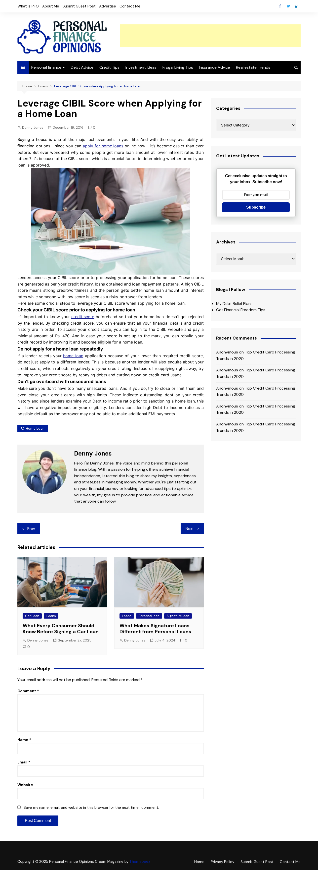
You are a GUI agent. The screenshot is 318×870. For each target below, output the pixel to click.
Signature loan (178, 616)
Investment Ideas (141, 67)
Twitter (288, 6)
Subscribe (256, 207)
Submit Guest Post (79, 6)
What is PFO (28, 6)
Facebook (280, 6)
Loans (51, 616)
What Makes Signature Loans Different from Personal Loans (155, 628)
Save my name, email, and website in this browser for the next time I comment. (91, 807)
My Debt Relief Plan (233, 303)
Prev (31, 528)
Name (24, 739)
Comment (28, 691)
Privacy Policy (222, 862)
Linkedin (297, 6)
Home (199, 862)
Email (23, 762)
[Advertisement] (210, 35)
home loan (73, 355)
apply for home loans (103, 145)
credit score (82, 316)
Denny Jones (32, 127)
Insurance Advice (214, 67)
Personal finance (46, 67)
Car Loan (32, 616)
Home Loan (35, 428)
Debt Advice (82, 67)
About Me (50, 6)
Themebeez (139, 861)
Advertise (107, 6)
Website (25, 784)
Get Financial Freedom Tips (240, 309)
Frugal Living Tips (177, 67)
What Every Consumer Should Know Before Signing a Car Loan (61, 628)
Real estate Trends (253, 67)
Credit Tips (109, 67)
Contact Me (129, 6)
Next (190, 528)
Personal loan (149, 616)
